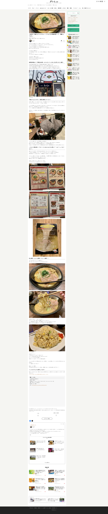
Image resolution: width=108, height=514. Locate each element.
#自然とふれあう (75, 17)
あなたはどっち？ (43, 8)
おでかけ (64, 8)
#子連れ (40, 38)
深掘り (71, 8)
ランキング (75, 8)
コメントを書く (47, 418)
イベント (37, 8)
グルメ (33, 8)
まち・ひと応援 (50, 8)
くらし (80, 8)
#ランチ (38, 38)
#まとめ (75, 18)
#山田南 (33, 38)
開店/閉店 (59, 8)
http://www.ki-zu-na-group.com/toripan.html (39, 385)
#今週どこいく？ (70, 17)
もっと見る (46, 462)
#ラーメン (43, 38)
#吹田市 (30, 38)
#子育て (35, 38)
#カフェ (72, 18)
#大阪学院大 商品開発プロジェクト (73, 21)
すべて (29, 8)
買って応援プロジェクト (86, 8)
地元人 (55, 8)
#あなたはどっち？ (70, 22)
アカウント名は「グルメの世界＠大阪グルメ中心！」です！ (38, 374)
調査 (68, 8)
